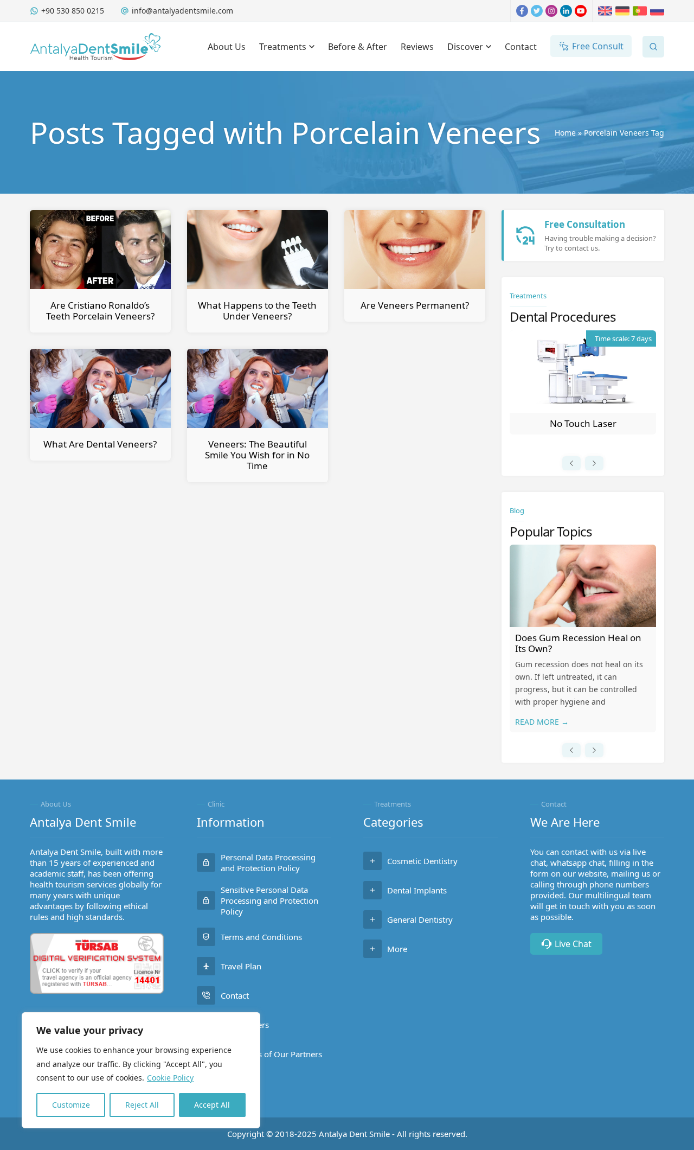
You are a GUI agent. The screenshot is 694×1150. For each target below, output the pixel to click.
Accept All (212, 1105)
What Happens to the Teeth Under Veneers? (257, 310)
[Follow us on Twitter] (537, 11)
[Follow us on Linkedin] (566, 11)
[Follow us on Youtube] (581, 11)
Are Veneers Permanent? (415, 305)
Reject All (142, 1105)
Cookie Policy (170, 1077)
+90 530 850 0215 (72, 10)
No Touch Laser (583, 423)
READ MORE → (542, 722)
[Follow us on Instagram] (551, 11)
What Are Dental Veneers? (100, 444)
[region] (141, 1070)
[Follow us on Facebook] (522, 11)
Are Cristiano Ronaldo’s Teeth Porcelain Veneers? (100, 310)
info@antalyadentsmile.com (182, 10)
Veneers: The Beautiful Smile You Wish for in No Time (257, 455)
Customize (71, 1105)
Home (565, 132)
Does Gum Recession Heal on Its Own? (578, 643)
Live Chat (573, 944)
